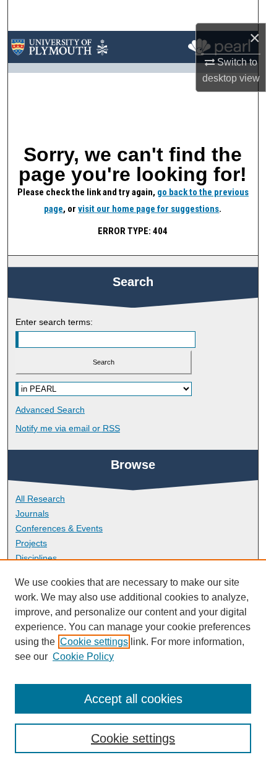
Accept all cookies (133, 699)
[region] (133, 663)
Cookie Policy (83, 656)
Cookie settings (94, 641)
